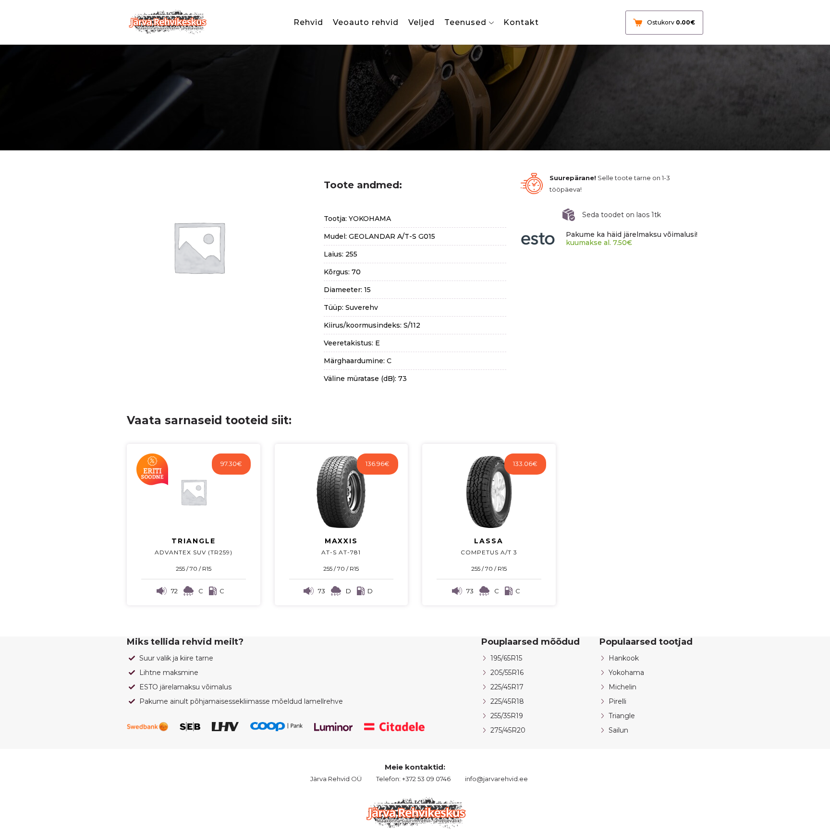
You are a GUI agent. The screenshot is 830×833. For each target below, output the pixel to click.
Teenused (465, 22)
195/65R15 (506, 658)
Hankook (624, 658)
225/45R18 (507, 701)
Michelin (622, 687)
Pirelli (617, 701)
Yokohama (626, 672)
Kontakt (521, 22)
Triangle (622, 715)
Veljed (421, 22)
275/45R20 (507, 730)
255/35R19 (506, 715)
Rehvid (308, 22)
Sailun (618, 730)
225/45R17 (507, 687)
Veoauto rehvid (366, 22)
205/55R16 (507, 672)
